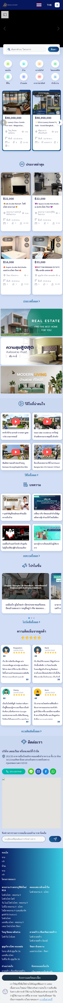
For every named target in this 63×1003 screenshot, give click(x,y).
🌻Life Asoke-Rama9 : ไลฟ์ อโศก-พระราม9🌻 (14, 205)
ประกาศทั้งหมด (30, 301)
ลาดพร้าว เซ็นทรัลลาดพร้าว (43, 932)
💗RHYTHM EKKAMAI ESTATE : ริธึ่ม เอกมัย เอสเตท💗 (47, 268)
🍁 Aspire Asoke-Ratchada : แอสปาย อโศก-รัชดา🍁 (15, 268)
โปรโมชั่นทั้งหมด (30, 621)
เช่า (3, 861)
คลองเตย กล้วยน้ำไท (40, 887)
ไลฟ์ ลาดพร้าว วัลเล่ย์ (39, 940)
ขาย (3, 857)
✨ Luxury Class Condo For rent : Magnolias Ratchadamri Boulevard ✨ (15, 124)
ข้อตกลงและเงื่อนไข (40, 966)
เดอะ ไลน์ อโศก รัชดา (11, 926)
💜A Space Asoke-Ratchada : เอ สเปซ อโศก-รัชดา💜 (47, 205)
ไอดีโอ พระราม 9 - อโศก (12, 906)
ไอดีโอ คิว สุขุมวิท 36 (11, 959)
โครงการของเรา (9, 879)
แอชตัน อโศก (7, 955)
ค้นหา (53, 49)
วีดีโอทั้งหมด (30, 474)
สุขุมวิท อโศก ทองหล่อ (12, 946)
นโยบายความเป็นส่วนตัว (42, 971)
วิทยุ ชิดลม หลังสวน (11, 932)
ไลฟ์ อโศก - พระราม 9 (11, 894)
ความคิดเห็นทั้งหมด (30, 731)
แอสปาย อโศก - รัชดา (39, 951)
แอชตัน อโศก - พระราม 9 (13, 922)
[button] (58, 28)
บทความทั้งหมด (30, 555)
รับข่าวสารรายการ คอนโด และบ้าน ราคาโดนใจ (24, 833)
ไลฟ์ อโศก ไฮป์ (8, 898)
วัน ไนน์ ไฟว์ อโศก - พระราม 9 (15, 902)
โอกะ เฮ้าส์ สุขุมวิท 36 (11, 951)
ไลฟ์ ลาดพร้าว (36, 936)
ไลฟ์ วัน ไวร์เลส (8, 936)
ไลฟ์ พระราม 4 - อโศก (39, 891)
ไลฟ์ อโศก (6, 918)
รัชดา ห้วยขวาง (37, 946)
